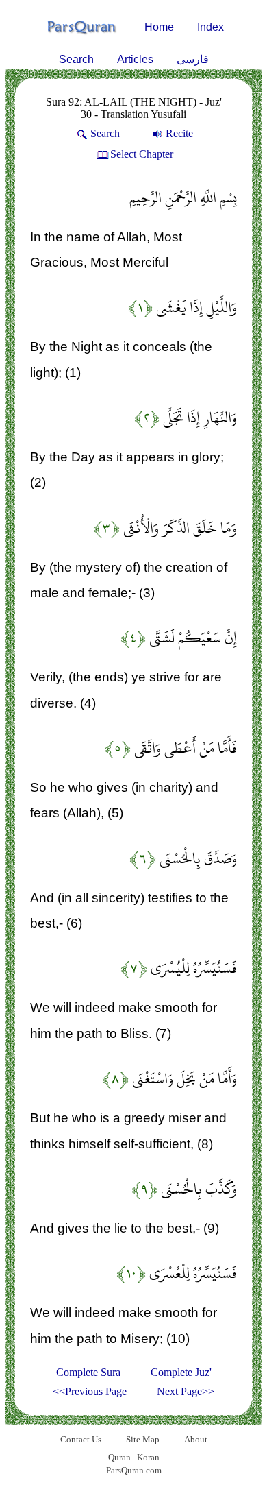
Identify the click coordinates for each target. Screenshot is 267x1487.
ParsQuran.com (134, 1470)
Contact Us (80, 1439)
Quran (119, 1457)
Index (210, 27)
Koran (148, 1457)
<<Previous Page (90, 1391)
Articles (135, 59)
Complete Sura (88, 1372)
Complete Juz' (181, 1372)
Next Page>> (185, 1391)
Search (76, 59)
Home (159, 27)
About (195, 1439)
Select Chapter (141, 154)
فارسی (193, 59)
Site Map (143, 1439)
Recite (179, 133)
